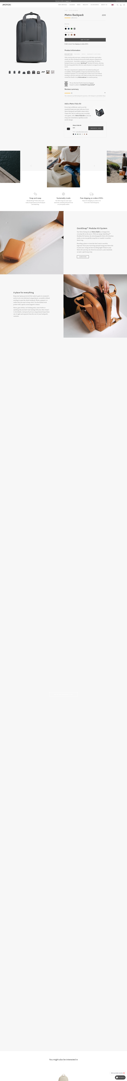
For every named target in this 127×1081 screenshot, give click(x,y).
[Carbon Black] (66, 29)
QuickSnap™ (84, 63)
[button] (71, 18)
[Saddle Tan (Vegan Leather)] (71, 35)
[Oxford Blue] (69, 29)
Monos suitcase (82, 77)
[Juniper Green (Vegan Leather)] (77, 134)
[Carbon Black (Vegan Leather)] (66, 35)
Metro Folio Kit (80, 116)
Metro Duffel (96, 232)
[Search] (117, 5)
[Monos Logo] (6, 5)
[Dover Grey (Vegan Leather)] (80, 134)
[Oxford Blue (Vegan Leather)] (75, 134)
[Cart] (124, 5)
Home (66, 10)
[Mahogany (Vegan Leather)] (74, 35)
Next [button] (55, 37)
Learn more (83, 256)
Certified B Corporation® (87, 85)
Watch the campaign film (63, 694)
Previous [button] (7, 37)
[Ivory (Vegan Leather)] (69, 35)
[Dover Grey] (74, 29)
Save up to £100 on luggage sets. (63, 1)
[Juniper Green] (71, 29)
